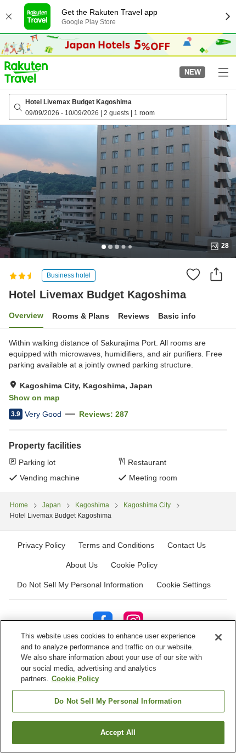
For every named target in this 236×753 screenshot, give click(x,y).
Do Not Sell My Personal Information (118, 701)
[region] (118, 686)
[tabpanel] (118, 410)
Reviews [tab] (133, 316)
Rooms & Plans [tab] (80, 316)
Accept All (118, 732)
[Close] (218, 637)
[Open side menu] (223, 72)
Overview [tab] (26, 315)
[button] (26, 72)
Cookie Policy (75, 679)
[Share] (216, 274)
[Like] (193, 274)
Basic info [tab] (177, 316)
